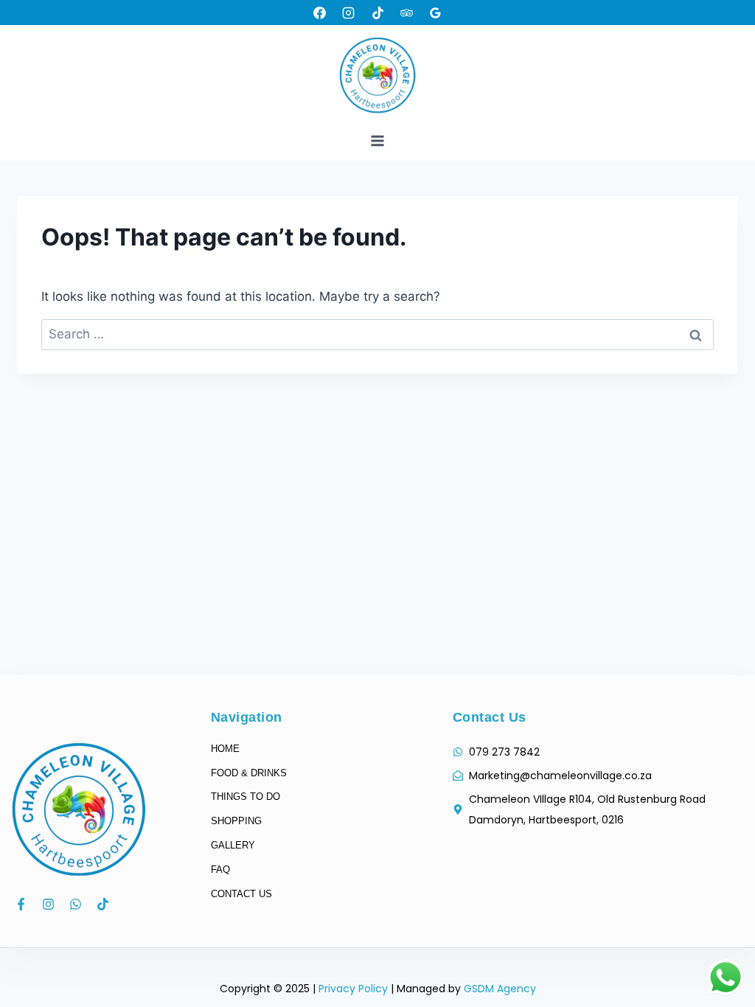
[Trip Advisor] (406, 12)
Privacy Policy (353, 988)
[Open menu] (378, 140)
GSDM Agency (500, 988)
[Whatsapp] (75, 904)
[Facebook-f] (21, 904)
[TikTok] (377, 12)
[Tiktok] (102, 904)
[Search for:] (377, 334)
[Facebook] (320, 12)
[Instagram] (348, 12)
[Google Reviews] (435, 12)
